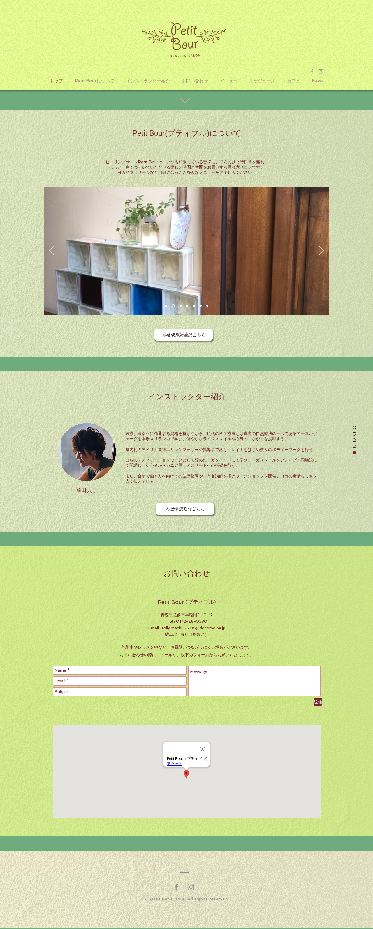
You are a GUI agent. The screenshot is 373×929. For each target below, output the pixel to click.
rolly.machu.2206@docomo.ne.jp (193, 628)
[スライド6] (201, 306)
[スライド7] (207, 306)
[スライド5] (194, 306)
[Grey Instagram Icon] (321, 71)
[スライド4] (187, 306)
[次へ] (321, 250)
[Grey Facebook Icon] (312, 71)
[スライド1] (166, 306)
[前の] (51, 250)
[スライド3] (180, 305)
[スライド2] (173, 306)
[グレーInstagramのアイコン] (190, 887)
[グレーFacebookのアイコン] (176, 887)
